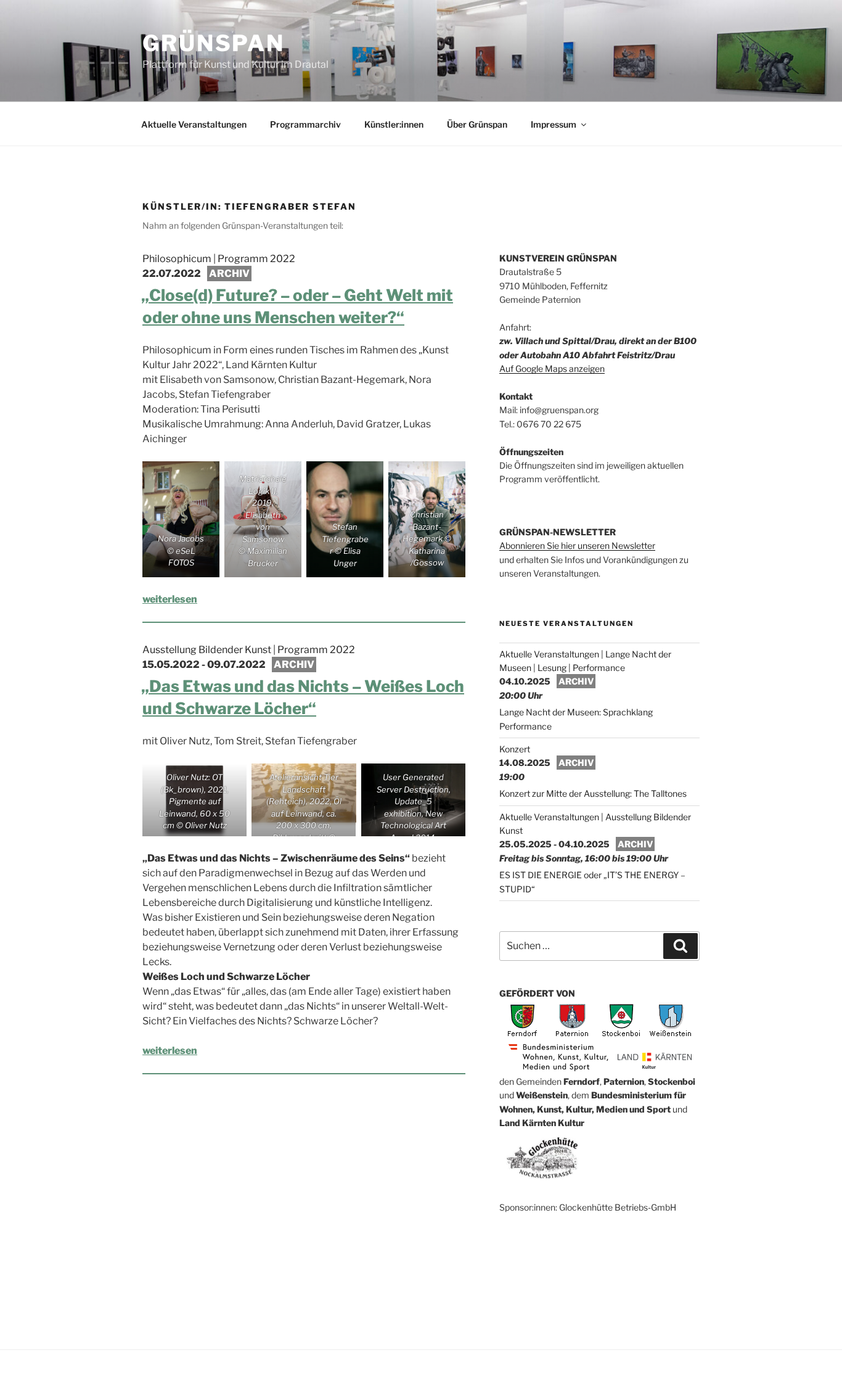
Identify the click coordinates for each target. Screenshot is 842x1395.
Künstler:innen (393, 124)
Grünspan (213, 43)
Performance (599, 667)
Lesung (551, 667)
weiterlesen (169, 599)
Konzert (514, 749)
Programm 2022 (256, 259)
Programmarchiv (305, 124)
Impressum (553, 124)
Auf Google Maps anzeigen (552, 368)
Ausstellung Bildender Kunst (206, 650)
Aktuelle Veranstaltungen (194, 124)
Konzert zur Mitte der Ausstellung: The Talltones (593, 793)
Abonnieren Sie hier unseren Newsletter (577, 545)
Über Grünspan (477, 124)
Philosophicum (176, 259)
